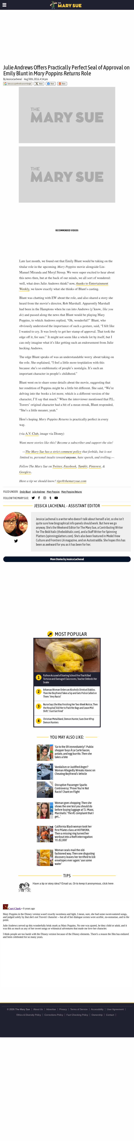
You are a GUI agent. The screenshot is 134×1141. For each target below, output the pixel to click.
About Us (38, 1009)
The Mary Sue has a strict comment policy (53, 451)
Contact (110, 1015)
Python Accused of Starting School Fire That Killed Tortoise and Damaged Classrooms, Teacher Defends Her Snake (70, 679)
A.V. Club (31, 433)
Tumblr (82, 466)
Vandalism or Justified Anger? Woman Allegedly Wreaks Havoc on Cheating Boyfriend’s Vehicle (75, 770)
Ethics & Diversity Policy (29, 1015)
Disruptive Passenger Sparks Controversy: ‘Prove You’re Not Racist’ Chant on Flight (72, 788)
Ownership (97, 1015)
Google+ (25, 472)
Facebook (70, 466)
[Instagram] (44, 499)
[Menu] (4, 5)
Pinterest (95, 466)
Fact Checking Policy (77, 1015)
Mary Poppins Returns (71, 491)
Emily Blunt (25, 491)
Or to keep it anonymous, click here (93, 883)
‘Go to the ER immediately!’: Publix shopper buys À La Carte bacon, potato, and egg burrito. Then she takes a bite (74, 752)
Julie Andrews (38, 491)
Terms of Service (79, 1009)
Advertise (51, 1009)
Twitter (57, 466)
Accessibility (97, 1009)
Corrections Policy (53, 1015)
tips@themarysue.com (71, 481)
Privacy (63, 1009)
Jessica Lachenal (14, 79)
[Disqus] (67, 944)
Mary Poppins (53, 491)
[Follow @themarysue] (33, 499)
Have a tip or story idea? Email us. (52, 883)
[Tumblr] (50, 499)
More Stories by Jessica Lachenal (67, 559)
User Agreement (115, 1009)
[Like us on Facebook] (39, 499)
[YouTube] (56, 499)
